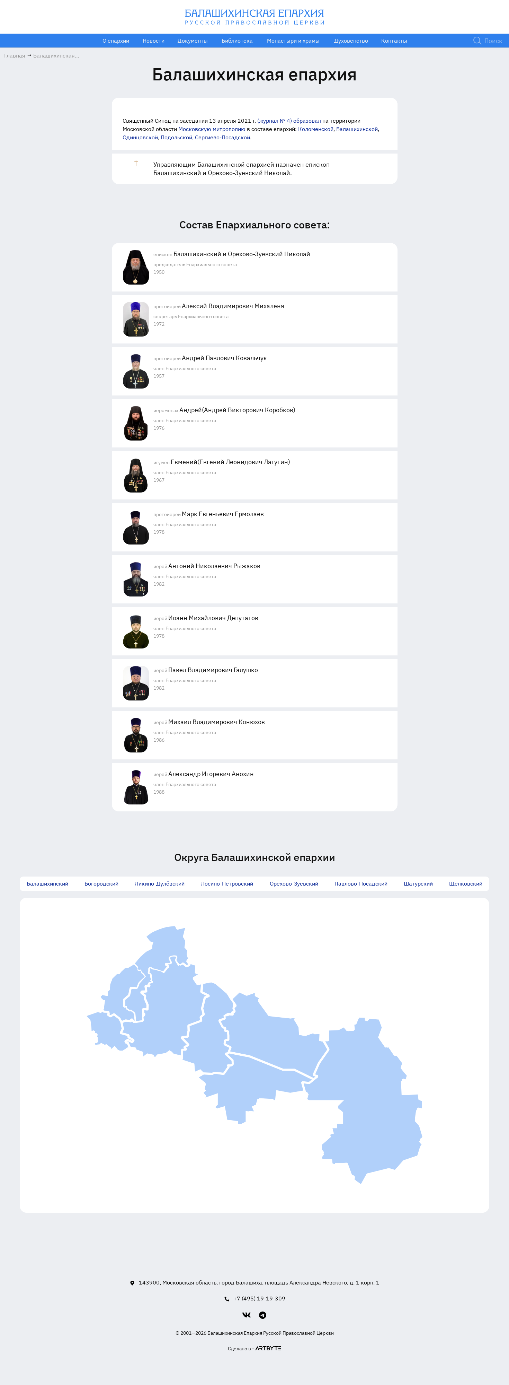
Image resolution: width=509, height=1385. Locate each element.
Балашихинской (357, 128)
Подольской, (178, 137)
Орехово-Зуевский (294, 883)
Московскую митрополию (211, 128)
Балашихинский (47, 883)
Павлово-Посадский (360, 883)
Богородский (101, 883)
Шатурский (418, 883)
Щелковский (465, 883)
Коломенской (315, 128)
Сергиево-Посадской (222, 137)
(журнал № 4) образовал (289, 120)
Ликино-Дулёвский (160, 883)
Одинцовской (140, 137)
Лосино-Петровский (227, 883)
